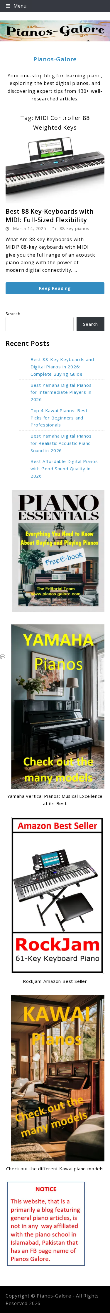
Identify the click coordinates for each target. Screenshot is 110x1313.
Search (13, 313)
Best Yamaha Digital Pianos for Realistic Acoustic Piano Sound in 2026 (61, 443)
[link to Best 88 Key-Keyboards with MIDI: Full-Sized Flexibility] (55, 170)
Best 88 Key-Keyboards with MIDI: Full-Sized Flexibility (50, 215)
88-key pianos (74, 228)
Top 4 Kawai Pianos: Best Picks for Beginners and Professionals (59, 418)
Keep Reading (55, 288)
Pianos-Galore (55, 59)
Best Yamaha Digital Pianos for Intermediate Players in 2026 (61, 392)
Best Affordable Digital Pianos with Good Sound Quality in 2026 (64, 468)
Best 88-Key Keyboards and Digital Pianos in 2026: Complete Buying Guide (62, 366)
